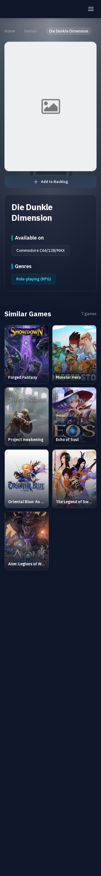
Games (30, 31)
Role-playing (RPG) (33, 279)
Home (9, 31)
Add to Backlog (54, 181)
